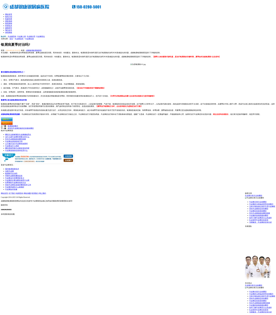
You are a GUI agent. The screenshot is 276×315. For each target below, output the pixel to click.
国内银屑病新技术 (12, 169)
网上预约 (42, 193)
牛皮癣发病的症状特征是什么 (16, 150)
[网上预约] (37, 163)
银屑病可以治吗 (11, 173)
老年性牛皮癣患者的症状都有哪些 (21, 128)
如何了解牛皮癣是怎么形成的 (260, 218)
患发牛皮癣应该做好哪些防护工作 (18, 185)
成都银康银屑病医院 (34, 50)
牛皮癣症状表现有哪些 (258, 211)
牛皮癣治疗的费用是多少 (14, 178)
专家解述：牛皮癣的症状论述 (260, 222)
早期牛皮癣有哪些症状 (13, 176)
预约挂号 (8, 30)
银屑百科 (19, 193)
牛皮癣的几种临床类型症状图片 (261, 204)
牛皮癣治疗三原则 (12, 146)
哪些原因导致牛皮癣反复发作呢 (17, 148)
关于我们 (12, 193)
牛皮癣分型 (31, 36)
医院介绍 (8, 17)
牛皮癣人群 (21, 36)
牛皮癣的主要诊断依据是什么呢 (17, 180)
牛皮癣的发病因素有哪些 (258, 215)
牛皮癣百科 (12, 36)
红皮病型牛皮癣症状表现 (258, 220)
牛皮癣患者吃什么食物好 (14, 187)
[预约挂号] (7, 124)
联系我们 (34, 193)
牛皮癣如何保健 (11, 189)
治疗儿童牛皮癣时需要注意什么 (17, 137)
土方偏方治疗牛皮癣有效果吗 (16, 144)
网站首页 (8, 14)
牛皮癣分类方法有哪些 (253, 195)
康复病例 (8, 21)
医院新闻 (8, 23)
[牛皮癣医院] (54, 10)
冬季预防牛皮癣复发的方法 (15, 182)
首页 (11, 39)
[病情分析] (7, 120)
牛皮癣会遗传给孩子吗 (13, 141)
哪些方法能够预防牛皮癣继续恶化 (18, 134)
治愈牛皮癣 (9, 171)
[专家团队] (257, 281)
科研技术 (8, 26)
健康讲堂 (8, 28)
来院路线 (8, 32)
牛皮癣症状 (29, 39)
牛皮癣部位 (40, 36)
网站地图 (27, 193)
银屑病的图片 (13, 126)
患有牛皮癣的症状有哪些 (258, 209)
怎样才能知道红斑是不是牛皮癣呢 (262, 206)
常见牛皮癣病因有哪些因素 (15, 139)
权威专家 (8, 19)
